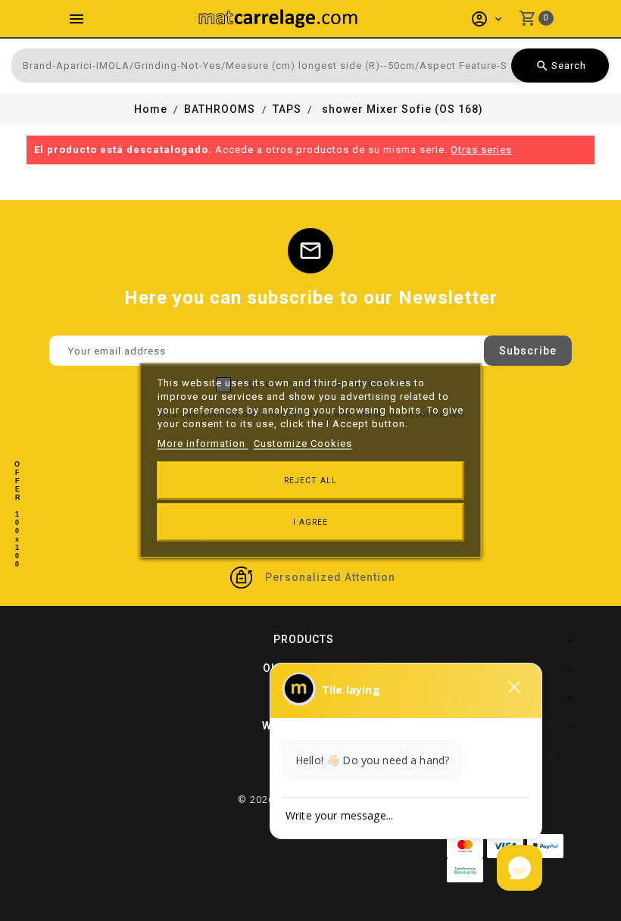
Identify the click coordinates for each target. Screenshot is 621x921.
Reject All (310, 480)
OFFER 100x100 (17, 514)
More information (203, 443)
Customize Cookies (303, 443)
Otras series (481, 149)
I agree (310, 522)
